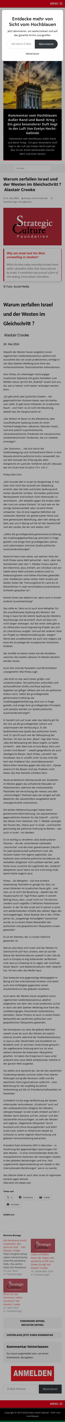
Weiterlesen (32, 53)
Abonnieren (46, 44)
